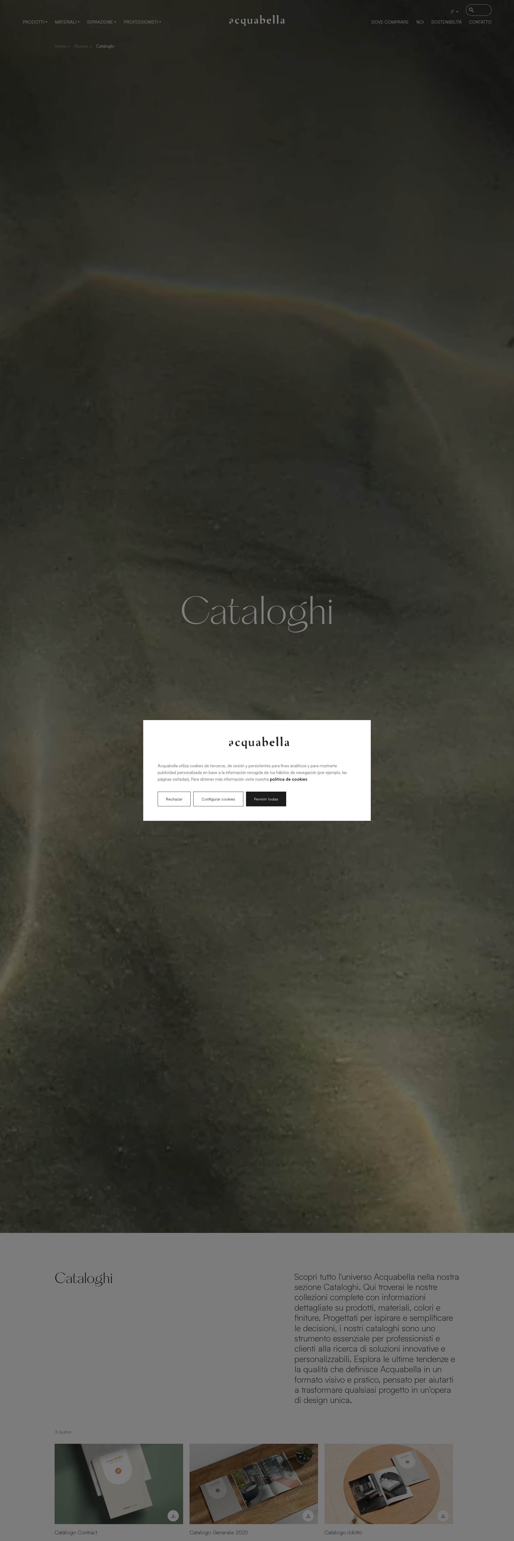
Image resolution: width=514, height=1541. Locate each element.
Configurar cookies (218, 799)
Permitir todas (266, 799)
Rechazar (174, 799)
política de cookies (288, 778)
